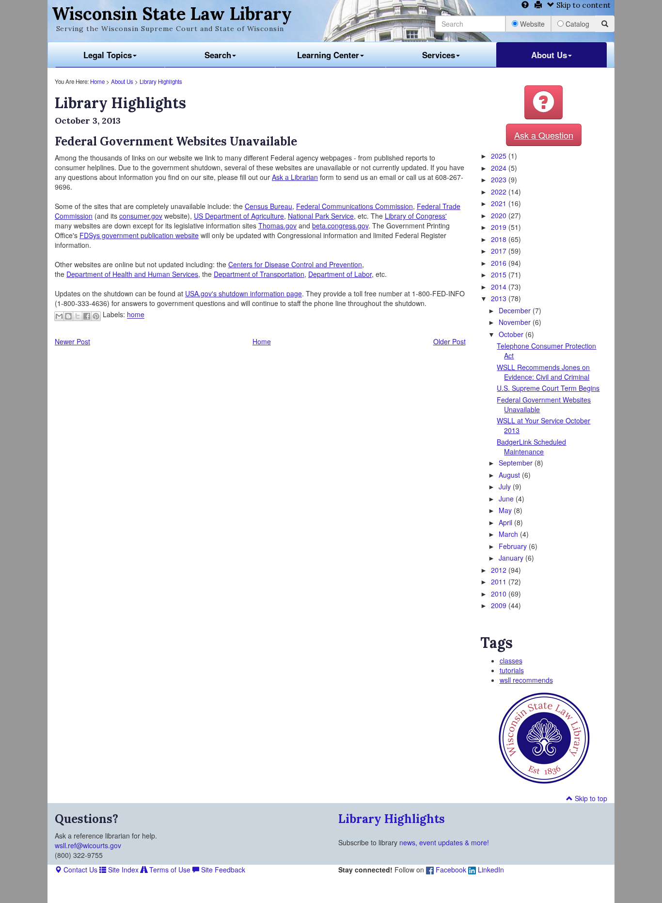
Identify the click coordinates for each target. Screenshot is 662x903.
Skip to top (590, 798)
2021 (499, 203)
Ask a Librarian (295, 177)
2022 (499, 191)
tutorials (512, 670)
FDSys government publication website (139, 235)
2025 (499, 156)
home (135, 315)
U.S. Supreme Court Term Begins (548, 388)
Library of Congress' (416, 216)
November (516, 322)
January (512, 558)
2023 (499, 179)
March (509, 534)
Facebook (450, 869)
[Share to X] (77, 316)
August (510, 475)
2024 (499, 168)
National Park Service (321, 216)
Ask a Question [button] (543, 135)
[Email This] (59, 316)
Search (218, 55)
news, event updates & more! (444, 842)
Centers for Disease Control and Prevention (295, 264)
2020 (499, 215)
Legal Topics (107, 55)
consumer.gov (140, 216)
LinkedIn (490, 869)
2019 (499, 227)
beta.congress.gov (340, 225)
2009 (499, 605)
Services (438, 55)
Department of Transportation (259, 274)
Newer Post (72, 341)
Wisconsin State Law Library (172, 13)
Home (97, 81)
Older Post (449, 341)
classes (511, 660)
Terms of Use (168, 869)
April (506, 522)
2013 (499, 298)
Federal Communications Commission (354, 206)
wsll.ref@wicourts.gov (88, 845)
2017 (499, 251)
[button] (543, 102)
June (507, 498)
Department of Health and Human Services (132, 274)
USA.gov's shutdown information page (243, 293)
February (514, 546)
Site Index (122, 869)
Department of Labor (340, 274)
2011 (499, 581)
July (506, 486)
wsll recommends (526, 680)
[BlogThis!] (68, 316)
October (512, 334)
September (517, 463)
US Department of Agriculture (239, 216)
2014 (499, 286)
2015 (499, 274)
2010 (499, 593)
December (516, 310)
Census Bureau (268, 206)
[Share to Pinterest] (96, 316)
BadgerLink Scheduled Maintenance (531, 446)
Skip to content (582, 5)
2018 (499, 239)
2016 (499, 263)
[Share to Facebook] (87, 316)
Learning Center (328, 55)
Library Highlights (161, 81)
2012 (499, 570)
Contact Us (79, 869)
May (506, 510)
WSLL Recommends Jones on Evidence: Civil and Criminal (543, 372)
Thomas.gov (277, 225)
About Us (549, 55)
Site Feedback (222, 869)
